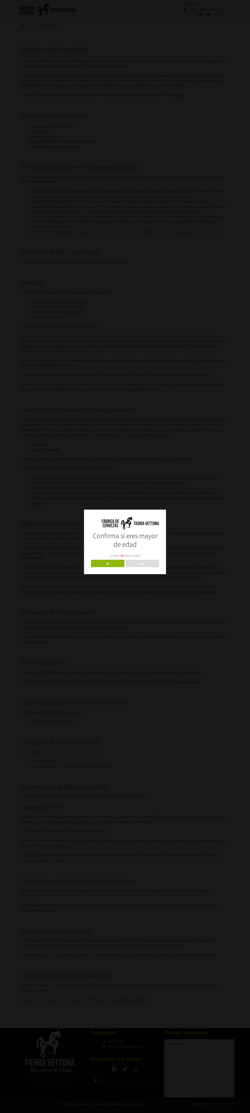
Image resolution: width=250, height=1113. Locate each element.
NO (142, 563)
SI (107, 563)
